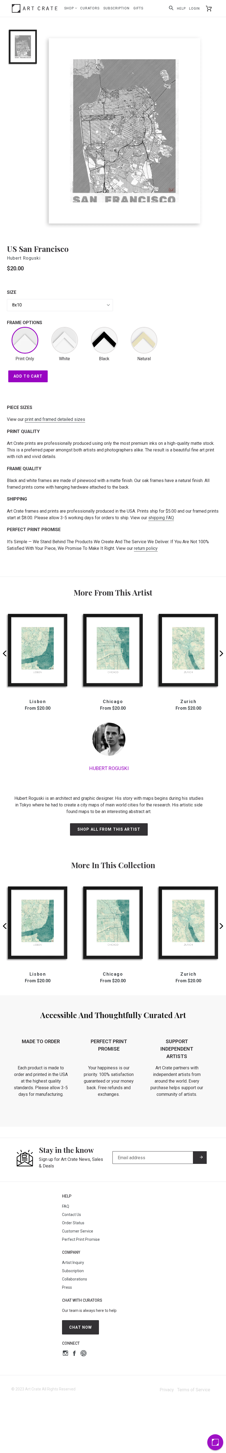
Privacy (167, 1389)
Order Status (73, 1223)
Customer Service (77, 1231)
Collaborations (74, 1279)
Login (194, 8)
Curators (89, 8)
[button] (219, 653)
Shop (69, 8)
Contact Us (71, 1214)
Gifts (138, 8)
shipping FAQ (161, 517)
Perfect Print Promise (81, 1239)
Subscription (116, 8)
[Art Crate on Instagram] (65, 1353)
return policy (146, 548)
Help (181, 8)
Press (67, 1287)
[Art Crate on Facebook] (74, 1353)
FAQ (65, 1206)
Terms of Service (193, 1389)
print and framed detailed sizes (55, 419)
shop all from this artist (108, 829)
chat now (80, 1327)
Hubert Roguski (24, 258)
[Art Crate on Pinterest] (83, 1353)
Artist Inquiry (73, 1262)
